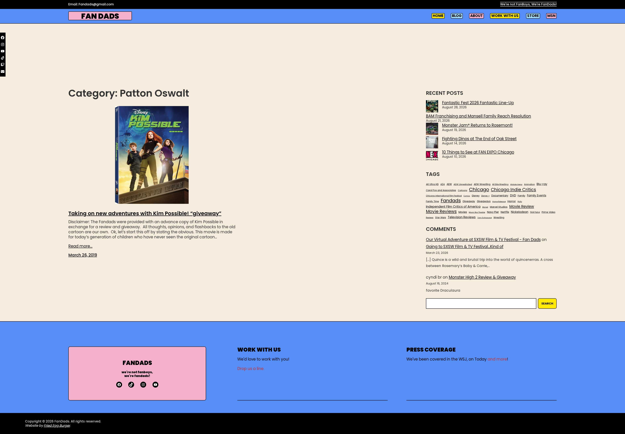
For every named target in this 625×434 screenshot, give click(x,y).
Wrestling (498, 217)
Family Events (536, 195)
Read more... (80, 246)
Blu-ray (542, 184)
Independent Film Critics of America (453, 207)
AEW (449, 184)
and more (497, 359)
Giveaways (484, 201)
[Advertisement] (312, 60)
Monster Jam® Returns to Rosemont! (477, 125)
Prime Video (548, 212)
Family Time (432, 201)
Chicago (479, 189)
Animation (529, 184)
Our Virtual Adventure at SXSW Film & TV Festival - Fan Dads (483, 239)
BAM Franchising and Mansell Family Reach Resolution (478, 116)
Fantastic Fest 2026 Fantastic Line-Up (478, 102)
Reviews (429, 218)
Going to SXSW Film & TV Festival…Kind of (464, 246)
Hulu (520, 201)
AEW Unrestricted (463, 184)
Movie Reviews (441, 211)
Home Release (499, 201)
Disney (475, 195)
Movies (462, 212)
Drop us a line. (250, 368)
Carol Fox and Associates (441, 190)
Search (547, 303)
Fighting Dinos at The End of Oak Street (479, 138)
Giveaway (469, 201)
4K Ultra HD (432, 184)
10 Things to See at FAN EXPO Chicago (478, 152)
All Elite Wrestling (500, 184)
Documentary (499, 195)
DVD (513, 195)
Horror (511, 201)
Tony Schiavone (484, 218)
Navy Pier (493, 212)
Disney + (485, 196)
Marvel (485, 207)
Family (521, 195)
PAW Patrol (535, 212)
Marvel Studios (498, 206)
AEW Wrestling (482, 184)
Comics (467, 196)
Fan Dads (100, 16)
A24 (442, 184)
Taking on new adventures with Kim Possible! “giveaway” (144, 213)
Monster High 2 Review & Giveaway (482, 277)
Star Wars (440, 217)
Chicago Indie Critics (513, 190)
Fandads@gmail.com (96, 4)
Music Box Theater (477, 212)
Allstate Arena (516, 184)
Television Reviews (462, 217)
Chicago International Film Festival (444, 196)
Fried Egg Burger (57, 425)
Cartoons (462, 190)
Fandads (451, 201)
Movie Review (521, 206)
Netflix (505, 212)
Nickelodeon (519, 212)
